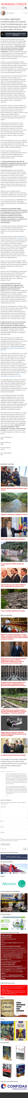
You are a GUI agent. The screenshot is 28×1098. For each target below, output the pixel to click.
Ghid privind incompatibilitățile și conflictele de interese (14, 952)
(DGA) (13, 966)
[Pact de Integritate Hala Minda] (14, 873)
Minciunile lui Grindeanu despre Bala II (13, 539)
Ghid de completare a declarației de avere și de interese (13, 950)
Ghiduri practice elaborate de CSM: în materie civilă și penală (13, 968)
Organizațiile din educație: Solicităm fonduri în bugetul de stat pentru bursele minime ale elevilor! (13, 734)
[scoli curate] (14, 859)
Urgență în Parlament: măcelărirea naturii (14, 514)
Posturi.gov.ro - (12, 976)
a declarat (7, 231)
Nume (2, 821)
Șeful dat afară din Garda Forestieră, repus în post (14, 489)
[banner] (14, 3)
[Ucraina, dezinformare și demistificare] (14, 888)
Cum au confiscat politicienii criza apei (13, 611)
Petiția (2, 941)
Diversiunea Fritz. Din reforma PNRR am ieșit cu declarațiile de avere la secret (13, 585)
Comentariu (3, 806)
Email (2, 826)
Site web (2, 832)
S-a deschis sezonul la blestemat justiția (13, 755)
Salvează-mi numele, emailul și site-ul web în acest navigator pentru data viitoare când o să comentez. (14, 840)
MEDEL (15, 397)
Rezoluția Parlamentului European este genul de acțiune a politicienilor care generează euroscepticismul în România (13, 684)
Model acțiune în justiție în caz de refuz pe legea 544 (13, 948)
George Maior (20, 238)
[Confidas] (14, 1089)
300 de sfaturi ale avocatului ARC (8, 939)
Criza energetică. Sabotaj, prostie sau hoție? (12, 564)
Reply (7, 795)
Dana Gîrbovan (10, 13)
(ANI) (13, 956)
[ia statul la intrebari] (13, 930)
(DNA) (13, 954)
